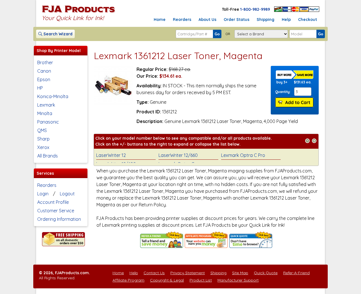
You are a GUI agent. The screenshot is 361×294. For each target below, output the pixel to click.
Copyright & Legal (167, 280)
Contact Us (154, 272)
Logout (67, 193)
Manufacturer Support (238, 280)
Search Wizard (57, 33)
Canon (44, 71)
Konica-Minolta (52, 96)
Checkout (307, 19)
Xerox (43, 147)
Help (286, 19)
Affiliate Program (128, 280)
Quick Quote (266, 272)
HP (40, 88)
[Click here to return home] (78, 12)
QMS (42, 130)
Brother (45, 62)
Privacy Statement (187, 272)
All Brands (47, 156)
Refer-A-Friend (296, 272)
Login (43, 193)
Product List (201, 280)
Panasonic (48, 122)
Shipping (265, 19)
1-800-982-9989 (255, 9)
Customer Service (55, 210)
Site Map (240, 272)
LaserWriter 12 (111, 155)
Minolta (44, 113)
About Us (207, 19)
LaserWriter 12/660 (178, 155)
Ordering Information (59, 219)
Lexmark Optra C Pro (243, 155)
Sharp (43, 139)
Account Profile (53, 202)
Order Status (236, 19)
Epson (43, 79)
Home (160, 19)
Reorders (182, 19)
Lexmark (46, 105)
